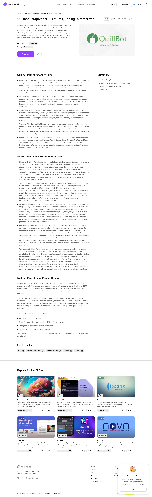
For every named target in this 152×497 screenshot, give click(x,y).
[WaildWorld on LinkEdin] (29, 478)
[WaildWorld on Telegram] (26, 478)
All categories (96, 481)
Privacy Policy (56, 493)
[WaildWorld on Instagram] (22, 478)
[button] (137, 4)
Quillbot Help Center (34, 351)
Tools (93, 469)
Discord (77, 351)
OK (133, 489)
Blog (19, 351)
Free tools (94, 478)
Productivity (22, 410)
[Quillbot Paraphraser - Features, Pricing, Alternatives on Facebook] (41, 54)
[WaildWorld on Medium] (33, 478)
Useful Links (104, 90)
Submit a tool (123, 4)
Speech (101, 410)
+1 (30, 410)
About (93, 472)
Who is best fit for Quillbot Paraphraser (114, 83)
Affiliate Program (52, 351)
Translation (28, 47)
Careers (66, 351)
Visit (24, 54)
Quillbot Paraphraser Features (111, 80)
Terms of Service (44, 493)
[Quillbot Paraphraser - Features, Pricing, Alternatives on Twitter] (38, 54)
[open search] (23, 4)
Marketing (102, 451)
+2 (70, 410)
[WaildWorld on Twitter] (18, 478)
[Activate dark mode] (146, 4)
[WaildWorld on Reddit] (37, 478)
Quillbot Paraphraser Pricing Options (113, 86)
